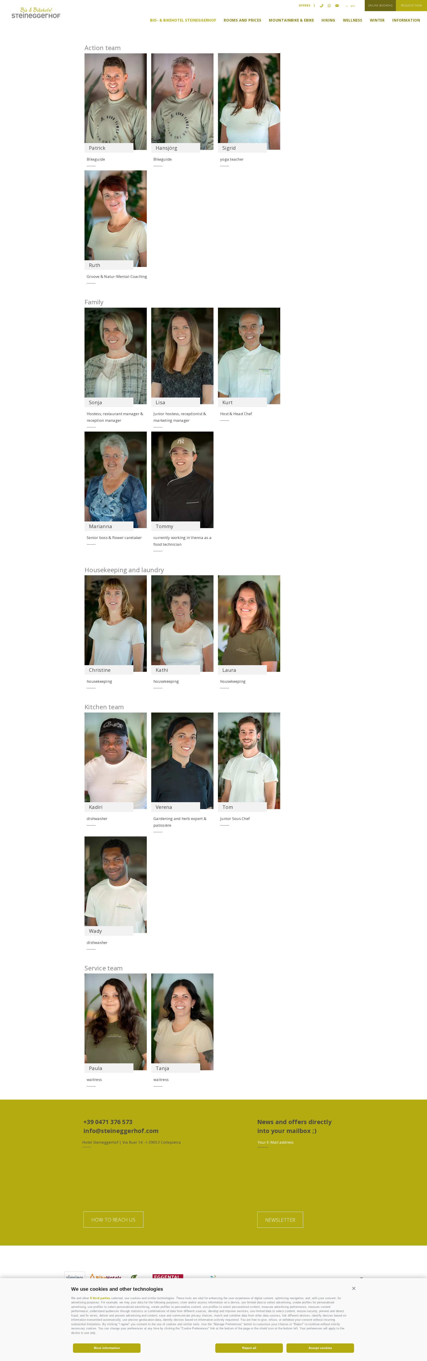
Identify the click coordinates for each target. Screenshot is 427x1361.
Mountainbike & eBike (291, 20)
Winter (377, 20)
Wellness (352, 20)
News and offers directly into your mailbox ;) (294, 1126)
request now (411, 5)
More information (107, 1348)
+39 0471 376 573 (107, 1122)
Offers (304, 5)
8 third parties (100, 1298)
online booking (380, 5)
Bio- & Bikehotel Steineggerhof (183, 20)
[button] (354, 1288)
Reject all (249, 1348)
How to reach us (113, 1219)
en (352, 6)
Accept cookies (320, 1348)
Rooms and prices (242, 20)
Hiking (328, 20)
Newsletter (280, 1219)
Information (406, 20)
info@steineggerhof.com (121, 1131)
